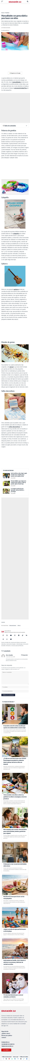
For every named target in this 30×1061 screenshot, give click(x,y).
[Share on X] (6, 1058)
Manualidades (13, 625)
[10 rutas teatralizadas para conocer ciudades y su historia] (15, 983)
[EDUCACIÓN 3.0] (15, 1)
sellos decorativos (14, 426)
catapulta (16, 233)
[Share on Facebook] (3, 1058)
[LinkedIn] (26, 635)
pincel (12, 367)
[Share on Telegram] (17, 1058)
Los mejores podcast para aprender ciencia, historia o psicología (17, 490)
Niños (19, 625)
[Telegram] (3, 639)
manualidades (16, 82)
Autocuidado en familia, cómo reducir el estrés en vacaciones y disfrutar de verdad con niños (14, 962)
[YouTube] (11, 635)
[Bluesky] (11, 639)
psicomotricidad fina (20, 88)
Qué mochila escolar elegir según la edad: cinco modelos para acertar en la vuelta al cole (19, 474)
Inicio (2, 12)
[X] (7, 635)
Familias (7, 12)
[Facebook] (3, 635)
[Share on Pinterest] (9, 1058)
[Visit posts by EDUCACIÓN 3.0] (2, 631)
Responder (25, 655)
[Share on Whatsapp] (12, 1058)
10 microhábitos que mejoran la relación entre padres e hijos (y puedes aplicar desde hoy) (18, 482)
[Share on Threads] (20, 1058)
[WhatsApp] (7, 639)
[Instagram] (14, 635)
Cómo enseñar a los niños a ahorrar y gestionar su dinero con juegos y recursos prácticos (15, 796)
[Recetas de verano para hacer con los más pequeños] (15, 885)
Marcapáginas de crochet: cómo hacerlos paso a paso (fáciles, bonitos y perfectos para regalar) (15, 831)
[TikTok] (22, 635)
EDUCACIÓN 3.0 (6, 30)
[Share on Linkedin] (15, 1058)
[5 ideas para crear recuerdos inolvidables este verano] (15, 852)
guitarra (16, 289)
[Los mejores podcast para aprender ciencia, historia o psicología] (6, 491)
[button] (2, 1)
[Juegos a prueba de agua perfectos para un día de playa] (15, 917)
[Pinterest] (18, 635)
